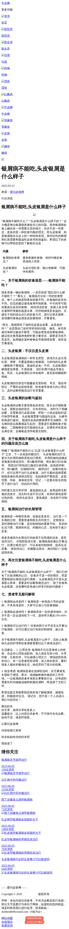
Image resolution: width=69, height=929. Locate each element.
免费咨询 (7, 925)
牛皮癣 (5, 3)
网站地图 (7, 918)
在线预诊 (7, 921)
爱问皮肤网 (17, 191)
